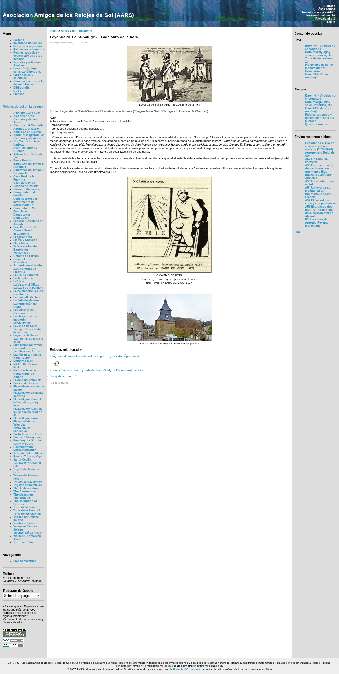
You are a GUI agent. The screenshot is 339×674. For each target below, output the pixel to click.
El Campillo (21, 233)
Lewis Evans (22, 322)
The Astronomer (24, 491)
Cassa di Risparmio (26, 189)
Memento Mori (23, 360)
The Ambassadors (26, 488)
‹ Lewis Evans (59, 370)
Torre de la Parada (25, 507)
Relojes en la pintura (27, 46)
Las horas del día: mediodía (25, 318)
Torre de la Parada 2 (27, 510)
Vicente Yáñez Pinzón (28, 532)
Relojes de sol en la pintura (23, 106)
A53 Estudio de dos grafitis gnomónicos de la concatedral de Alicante (319, 211)
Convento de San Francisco (25, 210)
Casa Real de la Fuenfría (23, 178)
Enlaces (18, 93)
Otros (17, 90)
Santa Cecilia (22, 459)
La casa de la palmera (28, 287)
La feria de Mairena (26, 300)
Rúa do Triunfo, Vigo (27, 456)
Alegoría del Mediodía (28, 125)
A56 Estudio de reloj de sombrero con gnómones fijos (319, 168)
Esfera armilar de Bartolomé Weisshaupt (25, 249)
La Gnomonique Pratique (24, 270)
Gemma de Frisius (26, 255)
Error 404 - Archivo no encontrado (320, 47)
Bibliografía (21, 87)
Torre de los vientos (27, 513)
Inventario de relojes (27, 43)
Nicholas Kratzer (24, 370)
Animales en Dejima (27, 131)
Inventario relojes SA (320, 15)
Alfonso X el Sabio (26, 128)
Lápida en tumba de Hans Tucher (27, 356)
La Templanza (23, 278)
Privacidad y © (325, 18)
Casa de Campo (24, 182)
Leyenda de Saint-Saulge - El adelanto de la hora (27, 329)
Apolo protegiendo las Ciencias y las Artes (28, 136)
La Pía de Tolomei (25, 275)
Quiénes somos (324, 9)
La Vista (18, 281)
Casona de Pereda (25, 185)
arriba (74, 370)
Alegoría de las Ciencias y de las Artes (25, 119)
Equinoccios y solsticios (23, 76)
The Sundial (21, 497)
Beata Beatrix (22, 160)
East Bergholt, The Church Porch (26, 229)
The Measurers (23, 494)
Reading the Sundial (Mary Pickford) (27, 442)
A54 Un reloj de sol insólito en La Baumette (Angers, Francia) (318, 192)
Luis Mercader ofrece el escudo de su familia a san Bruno (27, 348)
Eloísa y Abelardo (25, 240)
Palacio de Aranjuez (27, 380)
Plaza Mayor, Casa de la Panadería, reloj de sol (27, 412)
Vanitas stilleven (24, 523)
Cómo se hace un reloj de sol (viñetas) (28, 83)
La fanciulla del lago (27, 297)
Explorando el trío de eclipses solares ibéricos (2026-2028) (319, 146)
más (297, 231)
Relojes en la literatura (28, 49)
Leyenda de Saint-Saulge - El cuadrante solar (28, 338)
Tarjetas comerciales (27, 485)
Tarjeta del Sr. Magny (27, 481)
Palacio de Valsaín (25, 383)
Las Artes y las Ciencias (23, 311)
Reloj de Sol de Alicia (28, 453)
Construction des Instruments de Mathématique (25, 202)
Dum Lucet (21, 217)
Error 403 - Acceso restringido (318, 76)
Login (331, 21)
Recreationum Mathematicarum (25, 448)
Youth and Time (24, 542)
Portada (329, 5)
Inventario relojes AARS (318, 12)
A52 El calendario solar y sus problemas (320, 202)
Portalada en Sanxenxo (22, 429)
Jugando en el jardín (27, 265)
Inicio (53, 30)
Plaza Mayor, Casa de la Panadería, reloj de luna (27, 402)
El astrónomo (22, 236)
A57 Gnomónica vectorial (316, 160)
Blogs (65, 30)
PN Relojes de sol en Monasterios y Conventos (319, 68)
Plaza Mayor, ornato (27, 418)
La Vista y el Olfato (26, 284)
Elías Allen (20, 243)
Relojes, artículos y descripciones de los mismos (27, 55)
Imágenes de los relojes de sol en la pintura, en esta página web (94, 356)
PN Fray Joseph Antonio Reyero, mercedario (316, 222)
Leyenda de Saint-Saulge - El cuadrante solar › (111, 370)
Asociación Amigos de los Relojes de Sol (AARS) (68, 15)
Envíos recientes (24, 560)
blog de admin (82, 30)
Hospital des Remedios (22, 260)
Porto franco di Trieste (28, 434)
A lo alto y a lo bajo (26, 112)
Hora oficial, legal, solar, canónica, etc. (27, 70)
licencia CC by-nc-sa (186, 669)
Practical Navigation (27, 437)
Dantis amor (21, 214)
